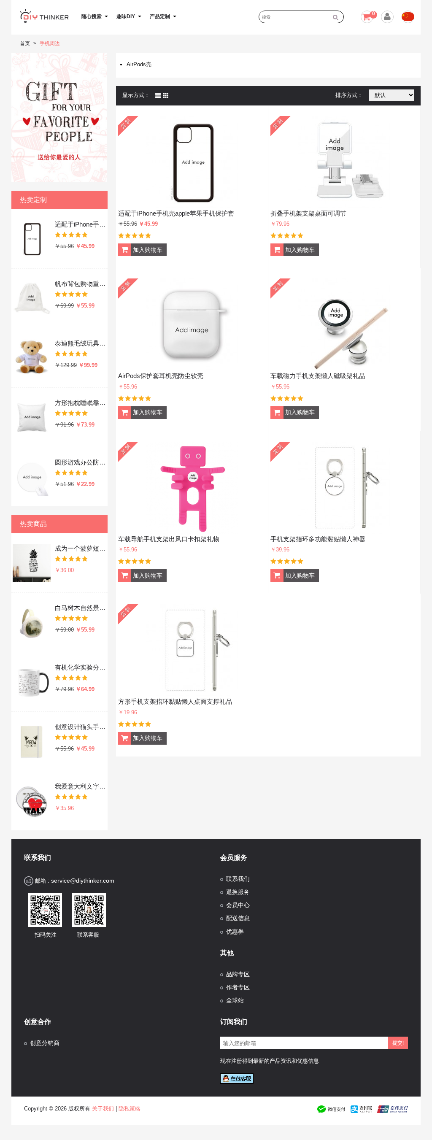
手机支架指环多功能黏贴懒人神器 (317, 539)
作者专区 (238, 987)
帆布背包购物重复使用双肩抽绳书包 (80, 283)
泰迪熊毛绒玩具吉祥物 (80, 343)
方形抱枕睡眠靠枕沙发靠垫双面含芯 (80, 402)
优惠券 (235, 932)
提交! (398, 1043)
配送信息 (238, 918)
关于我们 (103, 1108)
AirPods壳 (139, 64)
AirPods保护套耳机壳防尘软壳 (160, 375)
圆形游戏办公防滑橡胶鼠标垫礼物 (80, 462)
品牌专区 (238, 974)
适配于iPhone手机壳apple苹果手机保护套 (80, 224)
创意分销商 (44, 1043)
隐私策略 (129, 1108)
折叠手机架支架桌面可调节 (308, 213)
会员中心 (238, 905)
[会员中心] (386, 18)
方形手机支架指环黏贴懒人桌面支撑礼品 (175, 701)
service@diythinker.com (82, 881)
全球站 (235, 1000)
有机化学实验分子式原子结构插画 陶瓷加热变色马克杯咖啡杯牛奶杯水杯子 (80, 667)
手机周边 (50, 43)
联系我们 (238, 879)
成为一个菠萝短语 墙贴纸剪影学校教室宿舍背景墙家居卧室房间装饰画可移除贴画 (80, 548)
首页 (25, 43)
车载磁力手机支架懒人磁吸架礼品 (317, 375)
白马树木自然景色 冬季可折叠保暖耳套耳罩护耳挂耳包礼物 (80, 607)
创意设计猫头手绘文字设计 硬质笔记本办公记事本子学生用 (80, 726)
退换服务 (238, 892)
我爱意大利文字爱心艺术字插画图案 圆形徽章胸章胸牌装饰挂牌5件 (80, 786)
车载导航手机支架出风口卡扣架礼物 (168, 539)
